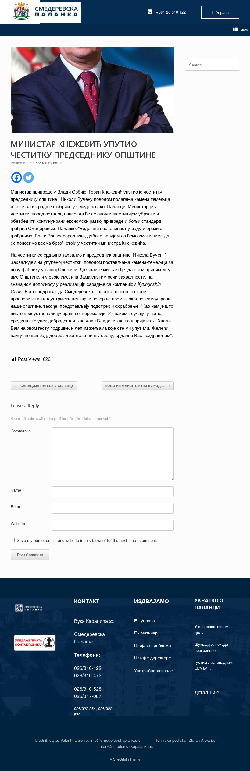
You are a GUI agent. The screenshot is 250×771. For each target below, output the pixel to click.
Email (17, 507)
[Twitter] (28, 177)
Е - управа (144, 620)
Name (17, 490)
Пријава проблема (152, 645)
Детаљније (207, 692)
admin (58, 162)
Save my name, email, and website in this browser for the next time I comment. (87, 540)
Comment (20, 431)
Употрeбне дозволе (153, 670)
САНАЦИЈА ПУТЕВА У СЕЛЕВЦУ (44, 385)
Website (18, 523)
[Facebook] (16, 177)
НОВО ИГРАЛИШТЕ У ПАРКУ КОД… (137, 385)
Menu (244, 30)
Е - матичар (146, 633)
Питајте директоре (152, 657)
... (221, 692)
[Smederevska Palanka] (46, 12)
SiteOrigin (121, 759)
